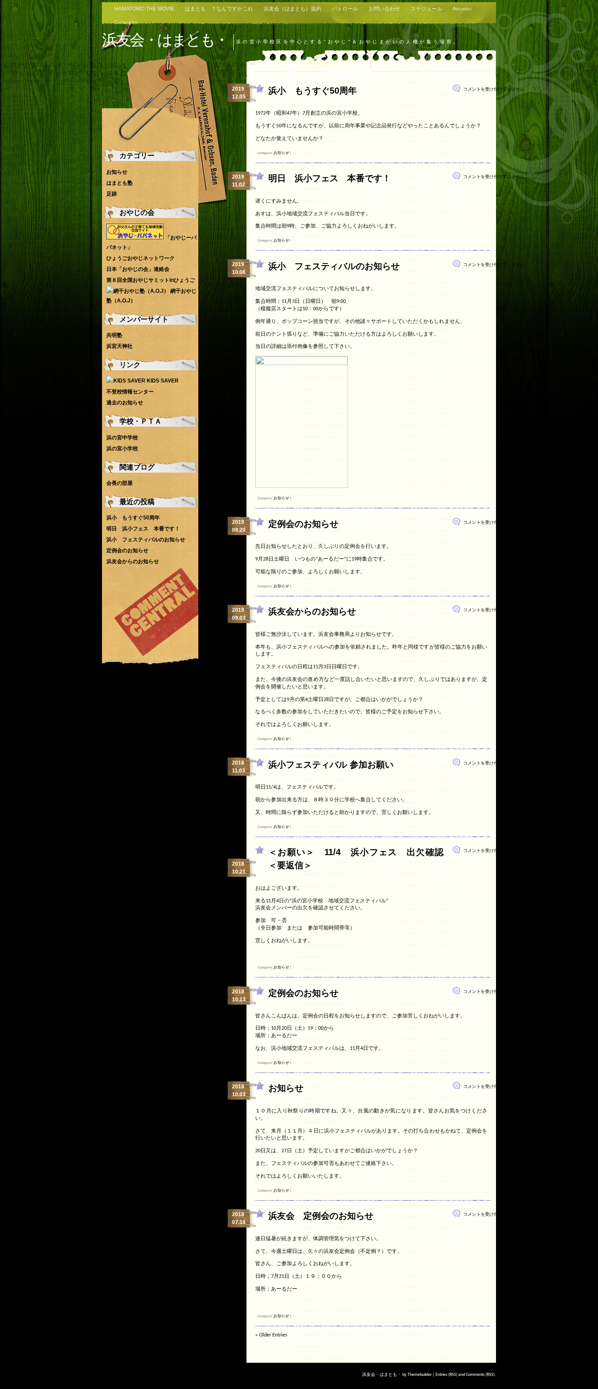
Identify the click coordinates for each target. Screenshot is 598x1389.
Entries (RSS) (446, 1374)
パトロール (345, 9)
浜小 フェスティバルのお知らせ (334, 266)
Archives (462, 9)
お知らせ (281, 153)
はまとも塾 (119, 183)
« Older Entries (271, 1335)
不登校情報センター (130, 392)
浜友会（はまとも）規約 (292, 9)
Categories (125, 22)
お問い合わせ (384, 9)
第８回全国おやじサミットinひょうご (150, 280)
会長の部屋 (119, 483)
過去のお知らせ (124, 403)
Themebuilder (420, 1374)
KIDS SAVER (162, 381)
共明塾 (114, 335)
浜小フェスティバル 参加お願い (331, 764)
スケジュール (426, 9)
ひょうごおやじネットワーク (140, 258)
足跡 (111, 194)
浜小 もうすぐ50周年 (312, 90)
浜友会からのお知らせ (312, 611)
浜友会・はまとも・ (165, 39)
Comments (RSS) (480, 1374)
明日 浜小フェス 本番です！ (329, 178)
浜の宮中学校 (122, 438)
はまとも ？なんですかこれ (219, 9)
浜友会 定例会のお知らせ (320, 1216)
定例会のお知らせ (303, 524)
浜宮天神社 (119, 346)
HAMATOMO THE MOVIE (144, 9)
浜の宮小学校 (122, 448)
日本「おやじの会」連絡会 (137, 269)
